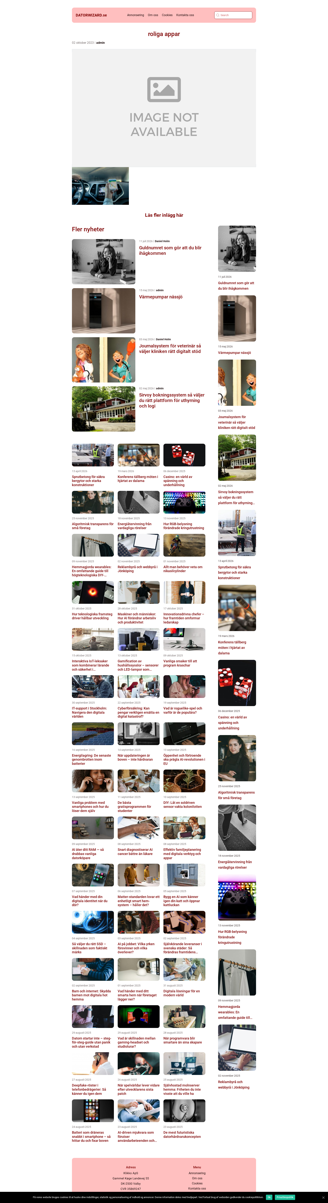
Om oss (153, 15)
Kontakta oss (185, 15)
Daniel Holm (162, 241)
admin (100, 43)
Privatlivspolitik (285, 1197)
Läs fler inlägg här (164, 215)
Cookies (167, 15)
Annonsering (135, 15)
